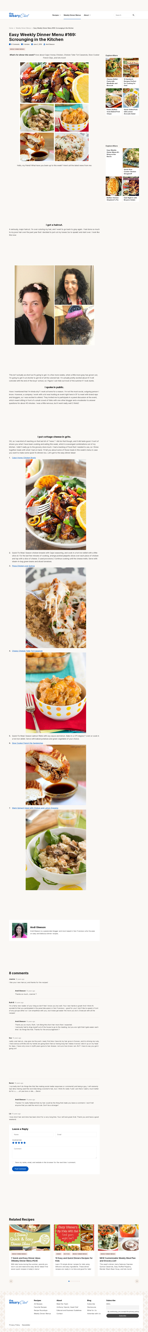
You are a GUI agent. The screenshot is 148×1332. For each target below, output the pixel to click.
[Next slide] (137, 1281)
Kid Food (67, 1254)
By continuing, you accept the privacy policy (123, 1311)
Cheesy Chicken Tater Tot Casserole (27, 651)
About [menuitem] (86, 15)
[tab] (68, 1281)
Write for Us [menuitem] (92, 1310)
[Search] (133, 15)
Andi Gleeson (50, 44)
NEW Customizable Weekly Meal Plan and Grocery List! (118, 1259)
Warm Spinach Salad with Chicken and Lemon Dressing (35, 808)
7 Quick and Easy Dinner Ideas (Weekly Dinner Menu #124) (25, 1259)
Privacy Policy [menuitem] (14, 1325)
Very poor (13, 1143)
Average (19, 1143)
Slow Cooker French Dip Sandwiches (27, 743)
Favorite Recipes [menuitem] (40, 1307)
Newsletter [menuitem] (26, 1325)
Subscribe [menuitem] (91, 1304)
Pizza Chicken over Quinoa (23, 566)
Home (11, 28)
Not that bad (16, 1143)
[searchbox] (125, 15)
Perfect (24, 1143)
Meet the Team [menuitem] (62, 1304)
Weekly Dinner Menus (23, 28)
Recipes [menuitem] (55, 15)
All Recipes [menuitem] (38, 1304)
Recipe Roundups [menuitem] (40, 1310)
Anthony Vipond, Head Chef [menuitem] (67, 1307)
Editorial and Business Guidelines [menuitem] (69, 1310)
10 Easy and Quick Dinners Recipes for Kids (74, 1259)
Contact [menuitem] (60, 1313)
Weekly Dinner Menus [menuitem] (72, 15)
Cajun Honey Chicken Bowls (24, 458)
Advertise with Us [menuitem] (94, 1313)
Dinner (58, 1254)
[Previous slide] (11, 1281)
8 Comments (15, 44)
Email (108, 1304)
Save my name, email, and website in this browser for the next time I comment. (45, 1162)
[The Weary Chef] (19, 15)
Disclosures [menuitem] (91, 1307)
